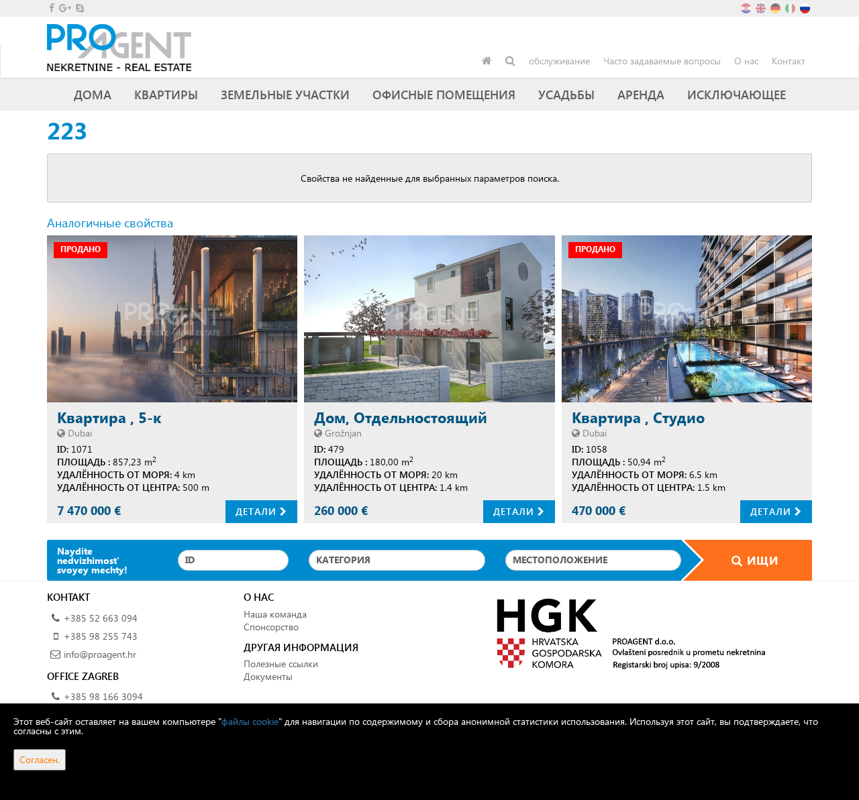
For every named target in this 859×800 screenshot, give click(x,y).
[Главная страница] (487, 61)
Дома (92, 94)
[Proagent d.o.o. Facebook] (50, 7)
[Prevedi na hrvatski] (747, 7)
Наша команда (275, 614)
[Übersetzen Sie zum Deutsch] (776, 7)
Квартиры (166, 94)
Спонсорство (271, 626)
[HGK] (626, 632)
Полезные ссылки (281, 663)
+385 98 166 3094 (103, 696)
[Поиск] (510, 61)
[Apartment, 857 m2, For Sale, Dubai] (172, 318)
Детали (258, 511)
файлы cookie (250, 721)
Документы (268, 676)
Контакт (788, 60)
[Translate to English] (762, 7)
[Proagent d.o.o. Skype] (79, 7)
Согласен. (39, 759)
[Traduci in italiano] (791, 7)
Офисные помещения (443, 94)
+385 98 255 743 (101, 636)
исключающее (736, 94)
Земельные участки (285, 94)
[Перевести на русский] (806, 7)
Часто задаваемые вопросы (662, 60)
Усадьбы (566, 94)
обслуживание (559, 60)
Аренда (640, 94)
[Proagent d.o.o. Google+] (64, 7)
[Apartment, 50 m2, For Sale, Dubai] (687, 318)
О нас (746, 60)
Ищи (760, 560)
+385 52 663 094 (101, 618)
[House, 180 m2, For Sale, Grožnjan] (429, 318)
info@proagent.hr (100, 654)
